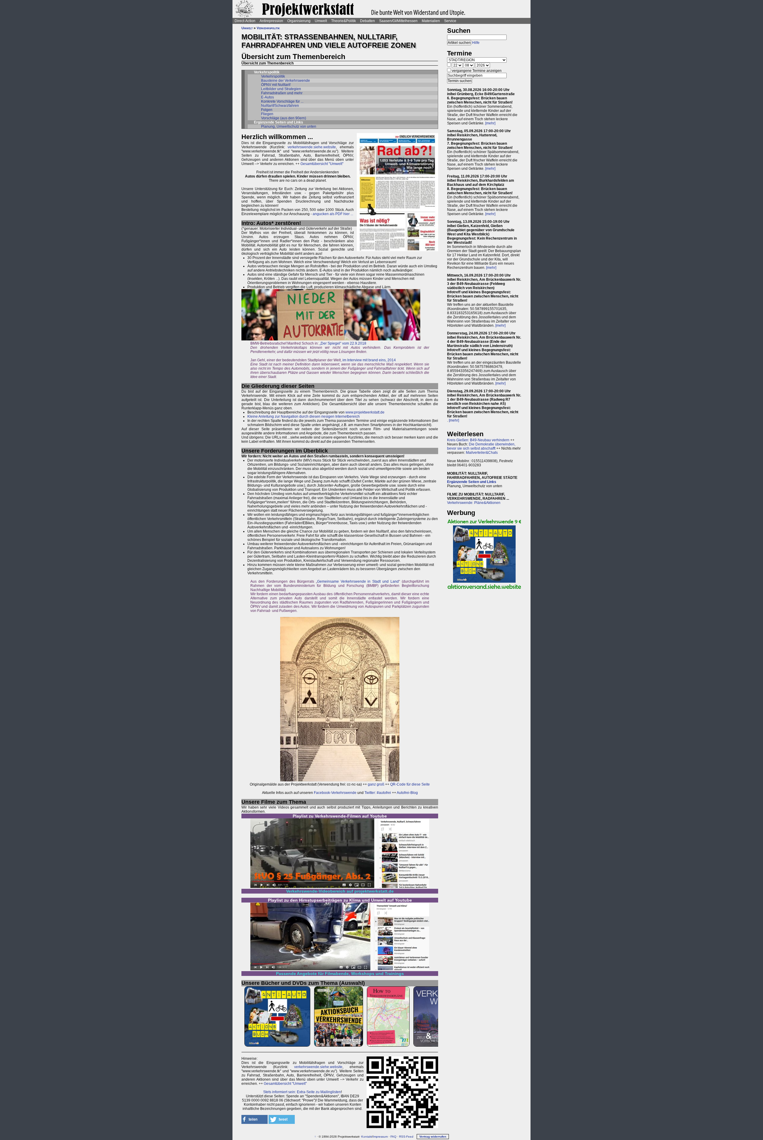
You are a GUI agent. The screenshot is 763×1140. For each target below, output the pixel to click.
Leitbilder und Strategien (281, 89)
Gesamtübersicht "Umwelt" (321, 164)
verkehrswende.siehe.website (312, 147)
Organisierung (299, 21)
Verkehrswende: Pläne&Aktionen (473, 503)
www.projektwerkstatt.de (364, 412)
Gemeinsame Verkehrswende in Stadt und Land (358, 581)
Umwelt (321, 21)
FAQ (393, 1136)
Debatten (367, 21)
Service (450, 21)
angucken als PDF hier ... (333, 214)
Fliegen (267, 114)
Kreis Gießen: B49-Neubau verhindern (478, 440)
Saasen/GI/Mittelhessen (398, 21)
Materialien (431, 21)
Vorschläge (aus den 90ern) (283, 118)
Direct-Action (245, 21)
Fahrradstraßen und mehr (282, 93)
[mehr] (490, 123)
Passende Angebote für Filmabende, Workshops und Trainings (340, 973)
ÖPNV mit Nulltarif (275, 85)
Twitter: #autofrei (378, 793)
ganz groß (376, 784)
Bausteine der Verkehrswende (285, 80)
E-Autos (267, 97)
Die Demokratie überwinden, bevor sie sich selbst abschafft (481, 446)
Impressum (380, 1136)
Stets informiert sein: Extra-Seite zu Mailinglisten (302, 1092)
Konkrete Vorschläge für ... (282, 101)
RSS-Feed (406, 1136)
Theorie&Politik (343, 21)
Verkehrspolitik (268, 28)
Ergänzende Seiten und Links (471, 482)
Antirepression (271, 21)
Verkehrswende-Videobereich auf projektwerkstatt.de (340, 891)
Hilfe (476, 43)
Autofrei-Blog (407, 793)
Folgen (266, 110)
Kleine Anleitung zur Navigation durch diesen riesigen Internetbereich (303, 416)
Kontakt (366, 1136)
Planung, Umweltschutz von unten (288, 126)
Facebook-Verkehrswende (335, 793)
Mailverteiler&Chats (482, 453)
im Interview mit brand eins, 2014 (369, 360)
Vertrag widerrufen (432, 1136)
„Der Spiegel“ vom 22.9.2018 (343, 343)
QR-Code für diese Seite (410, 784)
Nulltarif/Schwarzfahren (280, 106)
